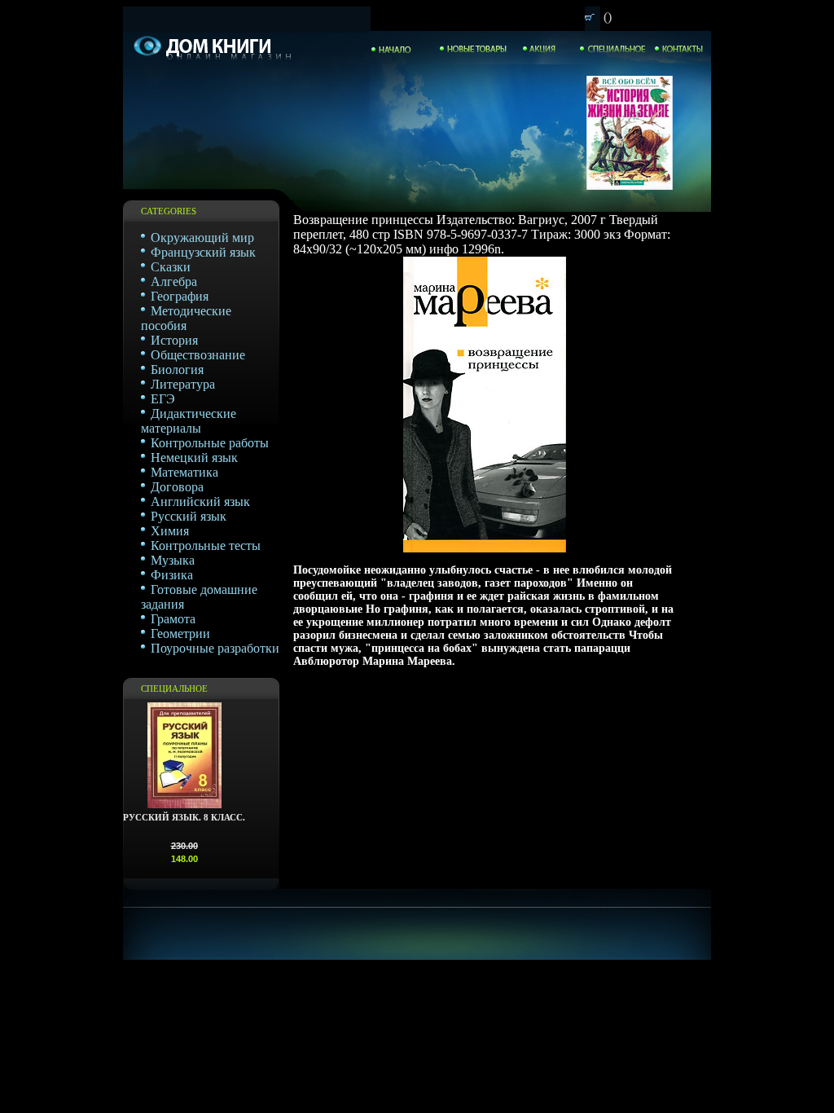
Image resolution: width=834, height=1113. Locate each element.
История (174, 340)
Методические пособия (186, 318)
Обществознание (198, 355)
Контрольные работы (210, 443)
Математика (184, 472)
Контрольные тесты (206, 545)
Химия (170, 531)
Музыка (173, 560)
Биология (177, 369)
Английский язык (200, 501)
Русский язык (188, 516)
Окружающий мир (202, 237)
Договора (177, 487)
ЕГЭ (163, 399)
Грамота (173, 619)
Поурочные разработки (215, 648)
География (179, 296)
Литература (183, 384)
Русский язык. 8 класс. (184, 817)
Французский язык (203, 252)
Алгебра (174, 281)
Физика (172, 575)
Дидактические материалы (188, 421)
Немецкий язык (194, 457)
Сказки (171, 267)
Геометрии (180, 633)
